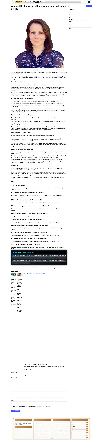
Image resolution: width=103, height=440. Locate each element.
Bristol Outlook (19, 1)
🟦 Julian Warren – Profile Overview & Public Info (56, 260)
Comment (14, 377)
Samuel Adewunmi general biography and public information (19, 283)
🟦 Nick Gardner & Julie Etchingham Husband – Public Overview (39, 255)
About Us (16, 428)
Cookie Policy (17, 437)
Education (70, 19)
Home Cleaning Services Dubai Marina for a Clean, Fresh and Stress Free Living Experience (61, 427)
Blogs (36, 1)
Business (41, 1)
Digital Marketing (72, 17)
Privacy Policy (17, 432)
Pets (69, 28)
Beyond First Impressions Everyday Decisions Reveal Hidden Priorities (42, 423)
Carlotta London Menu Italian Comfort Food (35, 364)
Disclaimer (16, 434)
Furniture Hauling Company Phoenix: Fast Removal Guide (60, 425)
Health (70, 21)
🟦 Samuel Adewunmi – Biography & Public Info (38, 260)
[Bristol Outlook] (14, 2)
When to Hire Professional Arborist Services (41, 427)
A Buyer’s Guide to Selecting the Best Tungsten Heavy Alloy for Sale (42, 435)
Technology (71, 31)
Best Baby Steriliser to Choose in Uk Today (60, 432)
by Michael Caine (14, 11)
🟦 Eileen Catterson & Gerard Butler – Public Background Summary (21, 260)
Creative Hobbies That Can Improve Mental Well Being (42, 425)
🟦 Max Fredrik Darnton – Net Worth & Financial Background (57, 255)
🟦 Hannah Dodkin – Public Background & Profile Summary (21, 255)
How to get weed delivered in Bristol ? (40, 432)
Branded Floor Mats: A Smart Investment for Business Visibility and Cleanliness (60, 430)
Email (41, 394)
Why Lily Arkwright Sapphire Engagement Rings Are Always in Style (42, 430)
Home (26, 1)
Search (69, 4)
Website (13, 400)
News (69, 26)
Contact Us (30, 1)
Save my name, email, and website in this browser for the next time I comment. (31, 406)
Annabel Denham (15, 70)
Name (13, 394)
